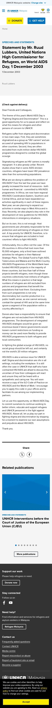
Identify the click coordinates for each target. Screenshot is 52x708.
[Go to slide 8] (36, 546)
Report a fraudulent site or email (18, 660)
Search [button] (37, 12)
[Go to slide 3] (22, 546)
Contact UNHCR (10, 646)
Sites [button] (48, 12)
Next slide (47, 492)
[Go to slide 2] (19, 546)
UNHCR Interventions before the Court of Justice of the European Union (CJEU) (25, 522)
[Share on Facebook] (29, 454)
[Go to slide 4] (25, 546)
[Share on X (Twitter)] (22, 454)
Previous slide (5, 492)
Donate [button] (42, 12)
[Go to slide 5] (28, 546)
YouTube (11, 603)
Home (5, 28)
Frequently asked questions (16, 641)
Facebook (4, 603)
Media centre (8, 651)
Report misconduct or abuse (16, 655)
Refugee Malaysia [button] (15, 626)
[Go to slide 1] (16, 546)
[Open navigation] (3, 11)
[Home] (17, 11)
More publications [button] (26, 554)
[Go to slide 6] (31, 546)
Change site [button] (37, 2)
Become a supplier (11, 665)
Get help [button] (37, 21)
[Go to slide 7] (33, 546)
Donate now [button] (11, 582)
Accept (26, 702)
